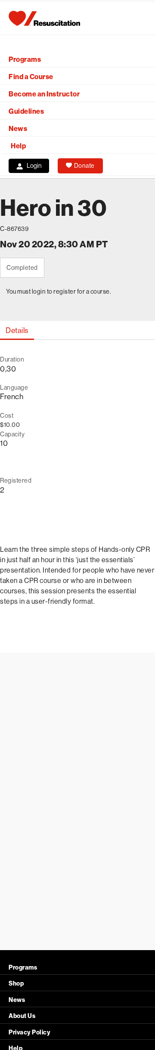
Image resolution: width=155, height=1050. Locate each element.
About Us (22, 1016)
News (18, 129)
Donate (84, 165)
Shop (16, 983)
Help (18, 146)
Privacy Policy (29, 1032)
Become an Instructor (44, 94)
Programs (25, 59)
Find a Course (31, 77)
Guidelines (26, 111)
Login (34, 165)
